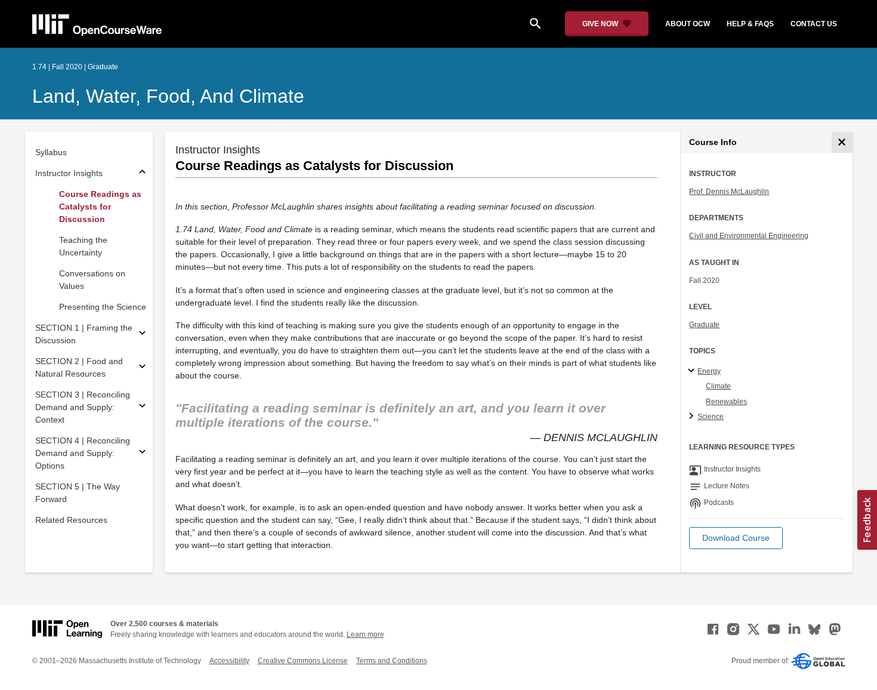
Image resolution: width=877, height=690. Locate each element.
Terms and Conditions (391, 661)
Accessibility (229, 661)
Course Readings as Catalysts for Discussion (100, 206)
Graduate (704, 325)
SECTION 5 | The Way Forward (77, 493)
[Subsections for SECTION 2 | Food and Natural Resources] (142, 368)
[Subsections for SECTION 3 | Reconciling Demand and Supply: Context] (142, 407)
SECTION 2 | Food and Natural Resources (79, 367)
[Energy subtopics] (693, 371)
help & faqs (750, 24)
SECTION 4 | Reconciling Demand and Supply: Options (82, 453)
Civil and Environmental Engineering (748, 236)
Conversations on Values (92, 280)
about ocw (687, 24)
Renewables (726, 402)
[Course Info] (842, 142)
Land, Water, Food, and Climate (168, 96)
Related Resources (71, 520)
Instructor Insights (69, 173)
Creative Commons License (303, 661)
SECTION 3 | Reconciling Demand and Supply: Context (82, 407)
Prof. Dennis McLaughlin (729, 191)
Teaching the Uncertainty (83, 246)
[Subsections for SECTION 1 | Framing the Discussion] (142, 334)
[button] (736, 538)
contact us (813, 24)
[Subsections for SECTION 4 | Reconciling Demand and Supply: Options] (142, 453)
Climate (718, 386)
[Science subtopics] (693, 416)
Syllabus (51, 152)
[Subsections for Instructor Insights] (142, 173)
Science (710, 416)
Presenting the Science (102, 307)
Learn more (365, 634)
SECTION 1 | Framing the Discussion (83, 334)
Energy (709, 371)
